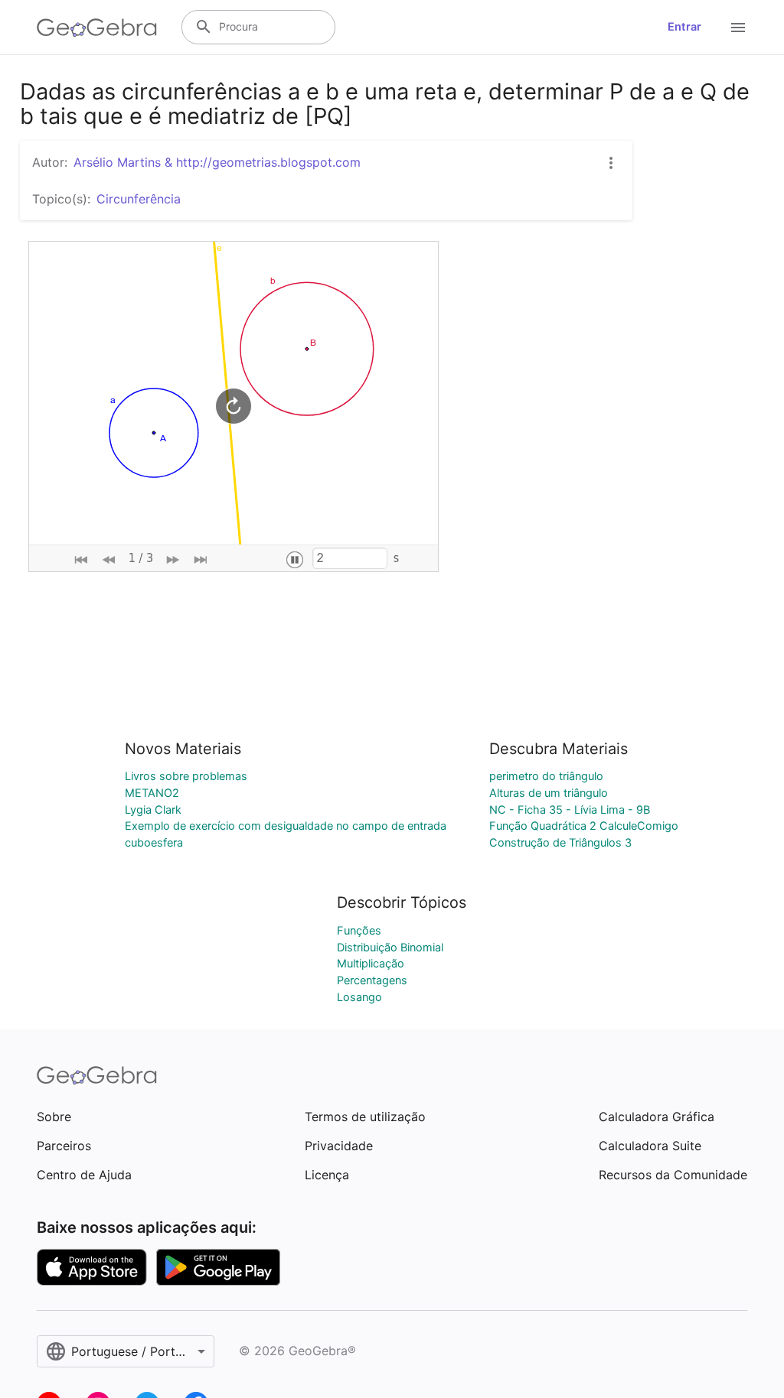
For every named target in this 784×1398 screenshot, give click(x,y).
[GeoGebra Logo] (97, 27)
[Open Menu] (738, 27)
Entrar (684, 27)
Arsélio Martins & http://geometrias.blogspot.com (217, 162)
